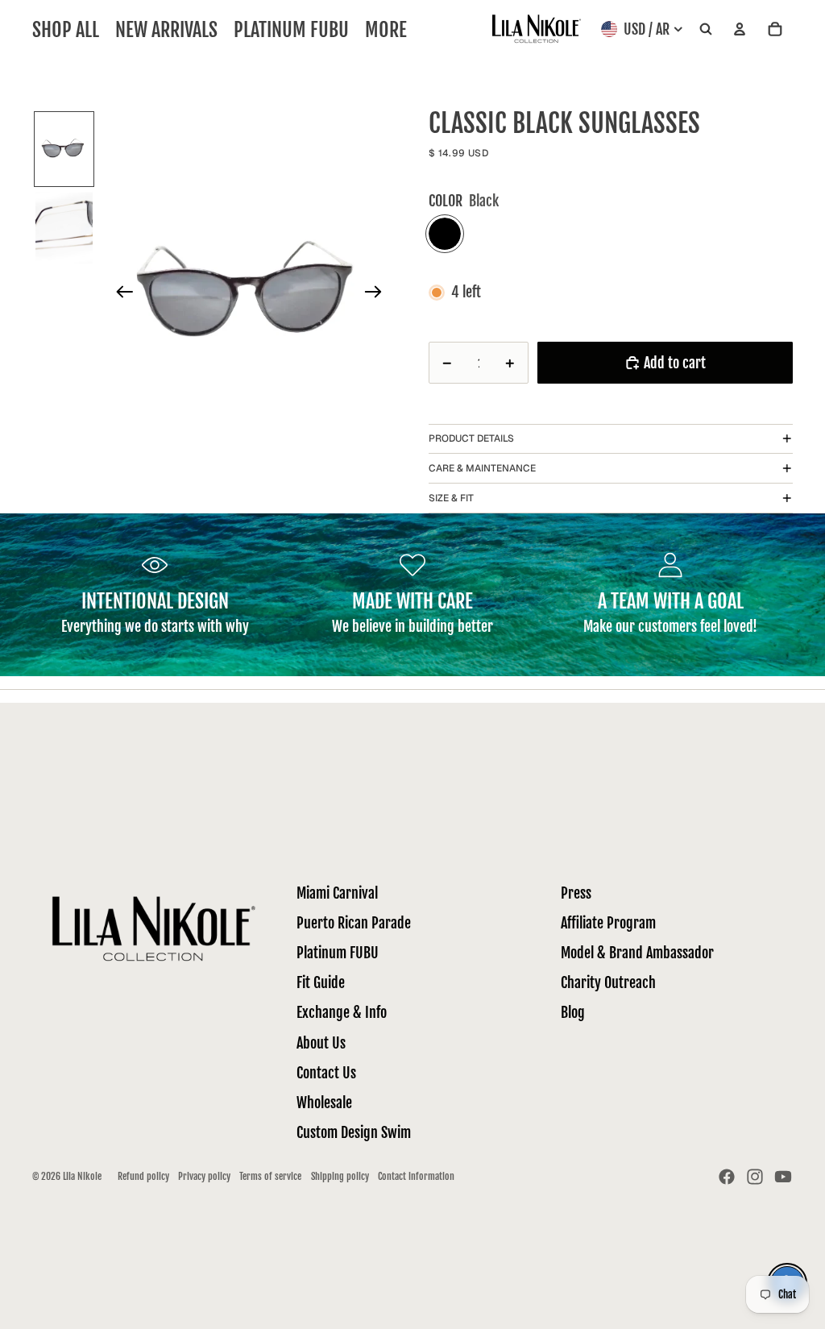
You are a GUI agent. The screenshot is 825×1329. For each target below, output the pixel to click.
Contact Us (326, 1073)
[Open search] (705, 29)
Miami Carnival (337, 893)
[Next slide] (378, 294)
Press (576, 893)
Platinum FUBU (337, 952)
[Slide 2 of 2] (64, 228)
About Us (321, 1043)
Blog (573, 1012)
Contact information (416, 1176)
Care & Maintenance (482, 468)
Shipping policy (340, 1176)
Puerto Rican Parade (353, 923)
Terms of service (270, 1176)
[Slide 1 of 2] (64, 149)
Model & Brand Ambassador (637, 952)
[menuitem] (386, 29)
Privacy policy (204, 1176)
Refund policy (143, 1176)
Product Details (471, 438)
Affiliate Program (608, 923)
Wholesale (324, 1102)
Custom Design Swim (353, 1132)
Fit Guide (320, 982)
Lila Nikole (82, 1176)
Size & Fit (451, 498)
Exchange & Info (341, 1012)
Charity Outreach (608, 982)
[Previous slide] (120, 294)
